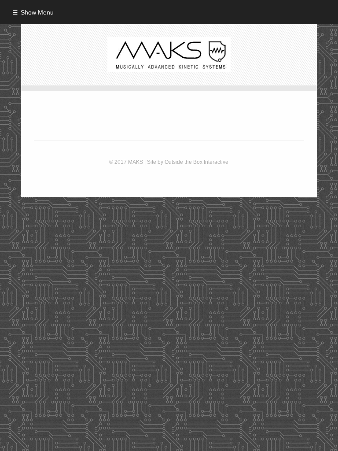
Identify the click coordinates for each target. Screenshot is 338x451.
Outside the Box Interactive (195, 162)
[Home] (169, 54)
